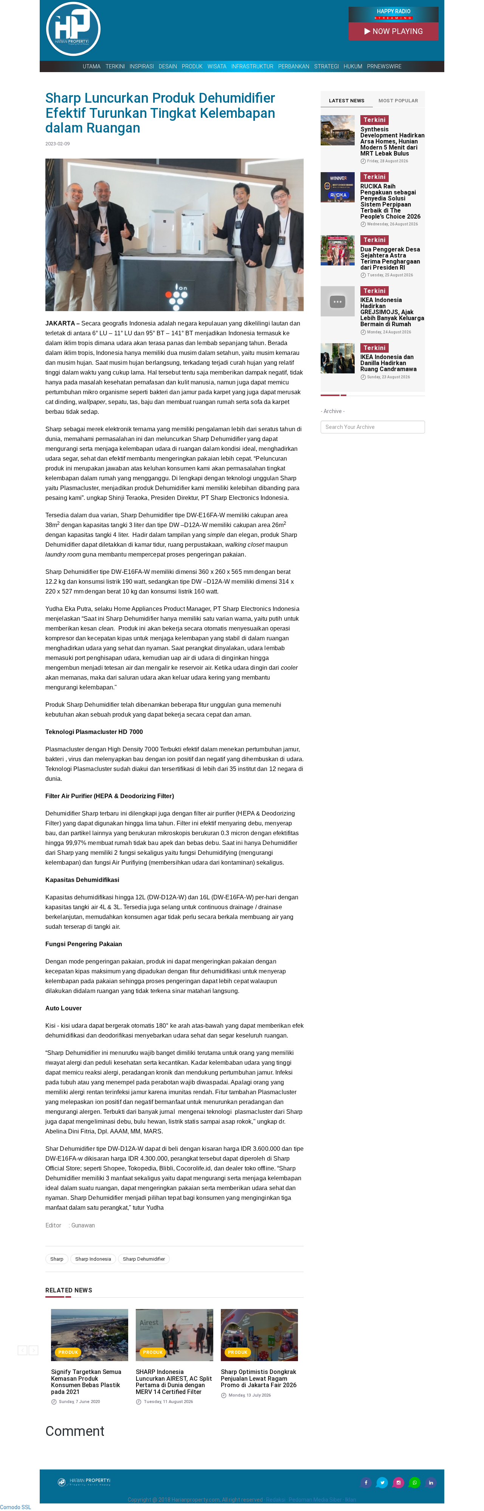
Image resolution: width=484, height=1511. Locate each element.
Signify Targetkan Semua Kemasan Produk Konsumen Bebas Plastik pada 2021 (86, 1381)
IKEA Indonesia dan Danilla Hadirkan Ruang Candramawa (388, 363)
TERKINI (115, 66)
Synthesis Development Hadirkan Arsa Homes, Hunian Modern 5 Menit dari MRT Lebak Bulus (392, 141)
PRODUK (192, 66)
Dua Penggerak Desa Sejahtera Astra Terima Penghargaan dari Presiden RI (390, 258)
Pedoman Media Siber (315, 1500)
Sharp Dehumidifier (144, 1259)
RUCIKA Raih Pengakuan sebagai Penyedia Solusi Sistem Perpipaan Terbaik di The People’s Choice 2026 (390, 201)
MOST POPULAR (398, 100)
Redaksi (275, 1500)
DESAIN (168, 66)
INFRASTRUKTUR (252, 66)
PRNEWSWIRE (384, 66)
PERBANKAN (293, 66)
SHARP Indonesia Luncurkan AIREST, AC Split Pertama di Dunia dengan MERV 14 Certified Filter (174, 1381)
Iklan (350, 1500)
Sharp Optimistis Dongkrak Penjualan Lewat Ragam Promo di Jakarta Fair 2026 (258, 1378)
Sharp (57, 1259)
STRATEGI (326, 66)
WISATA (217, 66)
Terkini (374, 119)
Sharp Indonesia (93, 1259)
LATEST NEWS (347, 100)
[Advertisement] (225, 30)
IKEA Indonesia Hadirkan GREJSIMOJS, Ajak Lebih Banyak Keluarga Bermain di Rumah (392, 312)
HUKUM (353, 66)
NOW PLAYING (397, 31)
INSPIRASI (142, 66)
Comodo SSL (15, 1507)
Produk (68, 1352)
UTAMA (92, 66)
